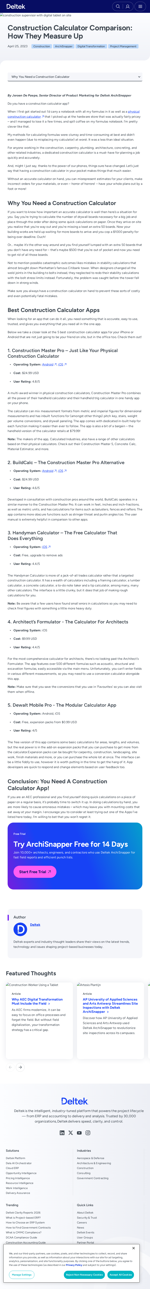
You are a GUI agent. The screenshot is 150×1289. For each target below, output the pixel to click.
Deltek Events (85, 1232)
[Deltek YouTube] (79, 1132)
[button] (20, 1067)
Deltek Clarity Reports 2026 (23, 1212)
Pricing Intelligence (18, 1178)
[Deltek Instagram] (88, 1132)
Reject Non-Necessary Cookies (84, 1274)
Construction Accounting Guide (26, 1242)
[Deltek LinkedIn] (62, 1132)
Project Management (123, 46)
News (80, 1227)
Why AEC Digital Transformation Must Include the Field (37, 1001)
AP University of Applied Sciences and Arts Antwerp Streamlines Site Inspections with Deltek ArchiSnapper (110, 1005)
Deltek (35, 925)
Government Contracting (93, 1178)
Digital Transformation (91, 46)
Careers (82, 1222)
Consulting (84, 1173)
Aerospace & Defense (90, 1158)
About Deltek (85, 1212)
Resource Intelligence (19, 1183)
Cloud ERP (12, 1168)
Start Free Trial (32, 871)
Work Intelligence (17, 1188)
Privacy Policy (74, 1265)
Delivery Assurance (18, 1192)
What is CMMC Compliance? (23, 1232)
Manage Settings (22, 1274)
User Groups (85, 1237)
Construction (41, 46)
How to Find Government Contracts (28, 1227)
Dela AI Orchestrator (19, 1163)
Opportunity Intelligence (21, 1173)
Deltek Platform (15, 1158)
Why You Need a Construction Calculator (41, 77)
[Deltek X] (70, 1132)
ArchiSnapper (63, 46)
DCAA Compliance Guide (21, 1237)
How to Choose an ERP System (25, 1222)
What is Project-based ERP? (23, 1217)
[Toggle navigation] (140, 6)
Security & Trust (87, 1217)
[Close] (133, 1248)
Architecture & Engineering (94, 1163)
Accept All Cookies (121, 1274)
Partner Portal (85, 1242)
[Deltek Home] (16, 6)
